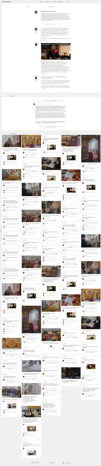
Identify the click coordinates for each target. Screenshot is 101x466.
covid (17, 315)
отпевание (30, 358)
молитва (30, 303)
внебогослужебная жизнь (26, 402)
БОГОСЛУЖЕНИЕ (47, 24)
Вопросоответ (51, 6)
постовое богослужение (66, 384)
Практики (44, 329)
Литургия (10, 263)
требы (29, 207)
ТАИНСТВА (4, 315)
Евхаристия (53, 326)
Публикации (24, 384)
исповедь (8, 315)
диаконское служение (53, 24)
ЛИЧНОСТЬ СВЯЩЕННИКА (6, 281)
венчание (48, 226)
